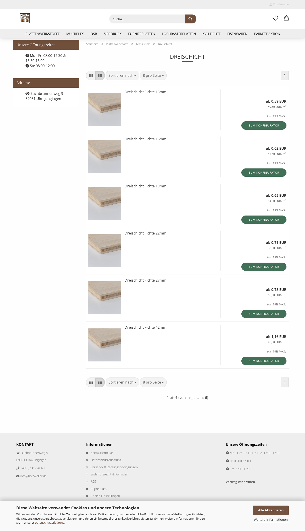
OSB (93, 33)
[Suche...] (190, 19)
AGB (94, 481)
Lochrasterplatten (179, 33)
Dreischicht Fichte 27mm (145, 280)
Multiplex (75, 33)
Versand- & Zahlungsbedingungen (114, 467)
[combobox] (122, 75)
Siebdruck (112, 33)
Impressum (99, 489)
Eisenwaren (237, 33)
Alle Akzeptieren (271, 510)
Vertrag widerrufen (240, 482)
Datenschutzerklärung (49, 523)
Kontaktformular (102, 453)
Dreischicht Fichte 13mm (145, 91)
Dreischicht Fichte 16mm (145, 139)
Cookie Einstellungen (105, 496)
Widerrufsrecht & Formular (109, 474)
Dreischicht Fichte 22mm (145, 233)
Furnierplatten (141, 33)
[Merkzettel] (275, 18)
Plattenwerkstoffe (42, 33)
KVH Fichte (212, 33)
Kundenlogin (280, 4)
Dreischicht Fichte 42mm (145, 327)
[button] (286, 18)
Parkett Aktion (267, 33)
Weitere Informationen (271, 519)
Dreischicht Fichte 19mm (145, 186)
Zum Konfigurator (264, 125)
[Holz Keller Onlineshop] (24, 18)
